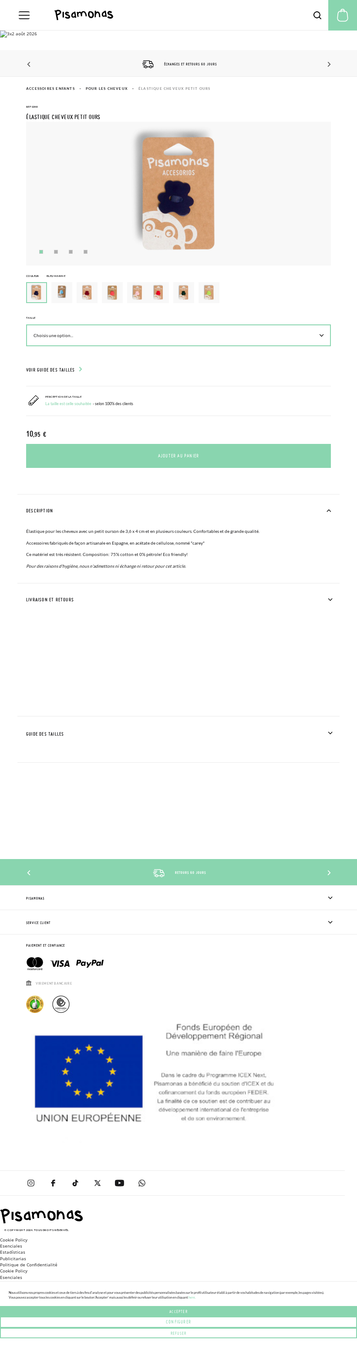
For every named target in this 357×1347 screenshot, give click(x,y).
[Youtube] (119, 1183)
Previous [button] (29, 64)
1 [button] (41, 252)
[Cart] (342, 15)
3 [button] (71, 252)
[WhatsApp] (141, 1183)
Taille (30, 317)
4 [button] (86, 252)
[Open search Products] (317, 15)
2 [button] (56, 252)
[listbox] (178, 294)
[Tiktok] (75, 1183)
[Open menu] (24, 15)
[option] (61, 292)
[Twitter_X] (97, 1183)
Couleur (45, 275)
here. (192, 1297)
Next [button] (327, 64)
